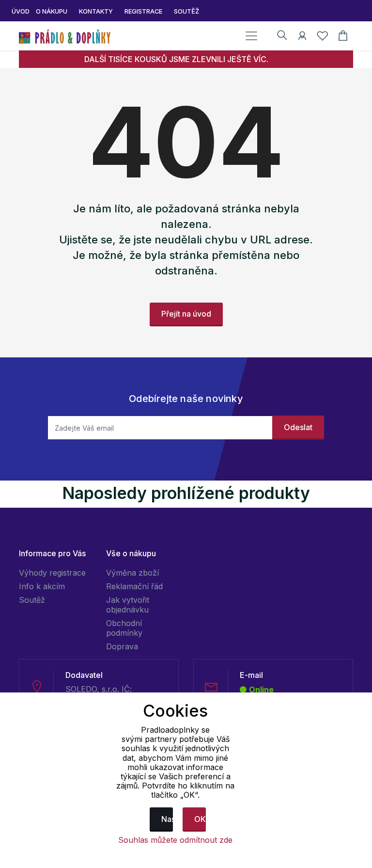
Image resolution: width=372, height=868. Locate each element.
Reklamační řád (134, 586)
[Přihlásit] (302, 37)
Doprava (122, 646)
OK (200, 819)
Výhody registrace (52, 573)
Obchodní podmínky (124, 628)
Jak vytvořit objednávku (127, 604)
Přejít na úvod (186, 314)
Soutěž (32, 600)
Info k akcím (42, 586)
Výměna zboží (132, 573)
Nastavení (167, 819)
